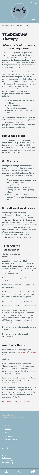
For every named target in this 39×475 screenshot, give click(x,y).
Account (8, 432)
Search (19, 472)
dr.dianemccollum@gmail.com (19, 402)
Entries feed (6, 458)
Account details (11, 440)
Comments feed (8, 460)
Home (6, 25)
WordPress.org (7, 463)
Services (11, 25)
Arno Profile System (29, 352)
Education (8, 436)
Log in (4, 455)
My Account (6, 472)
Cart (30, 470)
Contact (8, 425)
